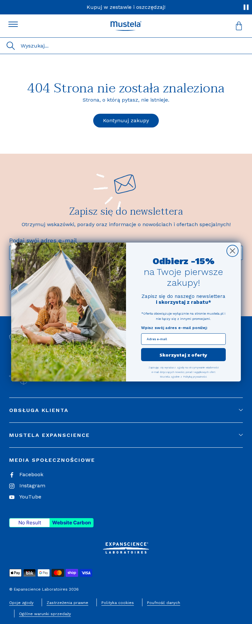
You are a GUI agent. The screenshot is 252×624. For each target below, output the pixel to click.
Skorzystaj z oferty (183, 355)
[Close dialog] (232, 251)
